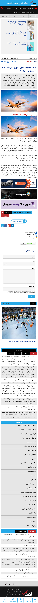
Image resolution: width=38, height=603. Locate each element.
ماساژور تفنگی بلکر (30, 454)
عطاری (34, 459)
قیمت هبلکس (31, 488)
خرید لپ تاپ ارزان (30, 446)
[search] (2, 8)
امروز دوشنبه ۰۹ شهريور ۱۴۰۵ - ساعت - (23, 8)
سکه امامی (32, 513)
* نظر (33, 268)
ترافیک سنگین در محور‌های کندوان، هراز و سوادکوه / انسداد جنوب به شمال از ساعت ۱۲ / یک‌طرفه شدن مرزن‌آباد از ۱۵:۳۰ (18, 549)
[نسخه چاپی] (2, 61)
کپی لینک (5, 216)
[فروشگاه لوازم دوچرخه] (19, 194)
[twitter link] (5, 583)
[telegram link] (9, 583)
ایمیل (33, 261)
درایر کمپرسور (32, 471)
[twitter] (2, 225)
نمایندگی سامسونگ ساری (28, 463)
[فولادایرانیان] (19, 183)
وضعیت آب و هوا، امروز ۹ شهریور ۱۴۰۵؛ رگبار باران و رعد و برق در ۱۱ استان (18, 535)
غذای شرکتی (32, 467)
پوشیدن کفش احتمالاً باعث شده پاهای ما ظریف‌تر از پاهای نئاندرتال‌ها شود (16, 33)
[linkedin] (12, 225)
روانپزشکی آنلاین (30, 525)
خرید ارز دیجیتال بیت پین (27, 429)
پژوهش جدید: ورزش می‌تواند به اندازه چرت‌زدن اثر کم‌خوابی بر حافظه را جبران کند (16, 23)
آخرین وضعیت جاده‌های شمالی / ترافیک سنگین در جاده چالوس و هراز (18, 541)
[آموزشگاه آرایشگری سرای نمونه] (19, 204)
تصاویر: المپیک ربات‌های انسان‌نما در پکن (22, 341)
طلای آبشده (32, 521)
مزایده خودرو (32, 505)
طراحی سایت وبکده (30, 500)
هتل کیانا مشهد (31, 450)
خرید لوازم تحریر (31, 442)
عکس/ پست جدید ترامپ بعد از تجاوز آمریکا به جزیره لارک (19, 380)
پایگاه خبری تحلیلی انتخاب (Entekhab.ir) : (24, 115)
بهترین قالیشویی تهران (29, 509)
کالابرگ (34, 475)
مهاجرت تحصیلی (31, 484)
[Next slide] (3, 303)
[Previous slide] (8, 303)
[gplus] (9, 225)
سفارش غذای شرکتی (29, 496)
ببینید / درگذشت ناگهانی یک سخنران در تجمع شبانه (21, 383)
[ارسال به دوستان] (5, 61)
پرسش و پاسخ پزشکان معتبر (27, 425)
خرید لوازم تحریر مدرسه (28, 433)
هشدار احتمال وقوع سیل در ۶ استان (25, 570)
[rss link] (13, 583)
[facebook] (5, 225)
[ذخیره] (8, 61)
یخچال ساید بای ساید (29, 438)
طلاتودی (33, 479)
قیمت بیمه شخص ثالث (28, 492)
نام (34, 254)
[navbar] (36, 8)
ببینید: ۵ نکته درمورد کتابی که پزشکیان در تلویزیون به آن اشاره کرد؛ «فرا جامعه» (18, 408)
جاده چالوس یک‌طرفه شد (28, 545)
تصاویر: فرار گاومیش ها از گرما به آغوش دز (24, 573)
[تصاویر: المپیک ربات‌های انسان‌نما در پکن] (19, 323)
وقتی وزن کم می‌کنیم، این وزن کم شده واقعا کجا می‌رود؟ (16, 43)
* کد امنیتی (32, 286)
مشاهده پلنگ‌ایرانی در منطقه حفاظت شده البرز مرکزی (21, 576)
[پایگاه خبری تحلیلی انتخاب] (33, 3)
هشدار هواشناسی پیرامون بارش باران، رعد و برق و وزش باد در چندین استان (18, 555)
